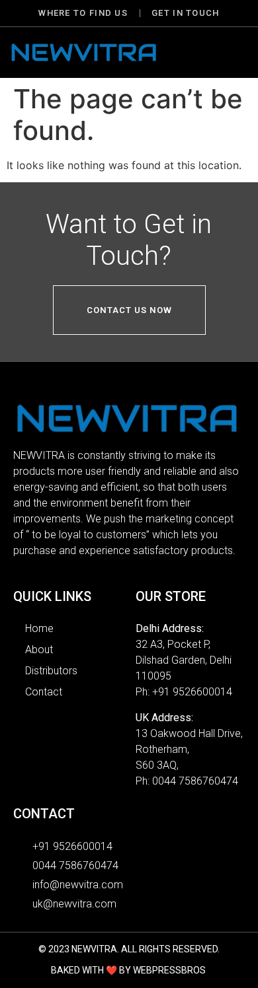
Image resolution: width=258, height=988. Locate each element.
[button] (232, 52)
